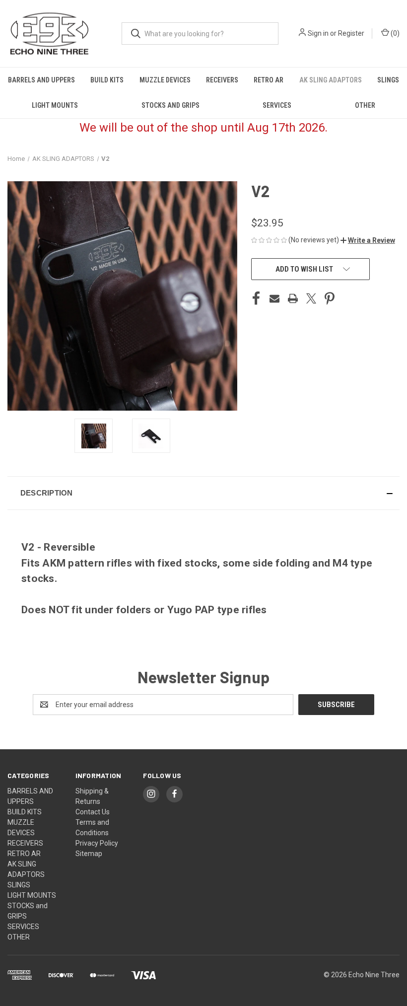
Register (351, 33)
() (394, 33)
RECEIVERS (222, 80)
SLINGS (388, 80)
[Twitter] (311, 298)
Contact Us (92, 812)
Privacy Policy (96, 843)
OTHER (365, 105)
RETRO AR (268, 80)
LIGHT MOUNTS (55, 105)
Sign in (318, 33)
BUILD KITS (107, 80)
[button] (367, 240)
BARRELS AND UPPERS (41, 80)
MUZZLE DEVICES (165, 80)
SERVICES (277, 105)
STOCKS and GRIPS (170, 105)
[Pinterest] (330, 298)
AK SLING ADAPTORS (330, 80)
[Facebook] (256, 298)
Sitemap (88, 854)
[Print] (293, 298)
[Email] (274, 298)
